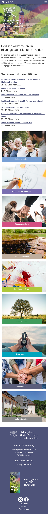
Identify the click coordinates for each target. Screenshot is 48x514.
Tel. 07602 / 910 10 (24, 460)
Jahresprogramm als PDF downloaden (29, 482)
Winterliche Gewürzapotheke (13, 88)
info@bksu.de (24, 464)
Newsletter (24, 504)
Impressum (24, 506)
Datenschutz (24, 509)
